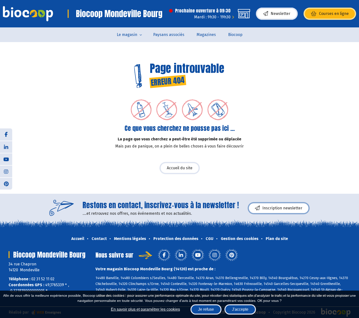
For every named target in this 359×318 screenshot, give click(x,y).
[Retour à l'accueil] (28, 13)
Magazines (206, 34)
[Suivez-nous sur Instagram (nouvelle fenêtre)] (6, 171)
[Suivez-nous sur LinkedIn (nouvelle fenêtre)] (6, 147)
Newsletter (280, 13)
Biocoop (235, 34)
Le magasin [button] (127, 34)
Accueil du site (179, 168)
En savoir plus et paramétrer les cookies (145, 309)
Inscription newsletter (282, 208)
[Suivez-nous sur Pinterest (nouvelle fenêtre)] (6, 183)
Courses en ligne (334, 13)
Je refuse (206, 309)
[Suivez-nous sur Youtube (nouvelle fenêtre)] (6, 159)
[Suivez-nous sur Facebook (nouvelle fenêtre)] (6, 134)
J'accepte (240, 309)
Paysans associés (168, 34)
